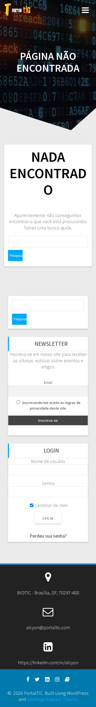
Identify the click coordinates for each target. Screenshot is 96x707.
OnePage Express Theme (52, 699)
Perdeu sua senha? (48, 536)
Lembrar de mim (50, 505)
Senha (48, 483)
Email (48, 382)
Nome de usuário (48, 461)
